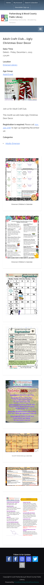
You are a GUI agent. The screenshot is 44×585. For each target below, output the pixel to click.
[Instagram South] (28, 559)
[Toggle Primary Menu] (40, 29)
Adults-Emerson (13, 143)
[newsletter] (22, 565)
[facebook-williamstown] (15, 559)
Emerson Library (10, 65)
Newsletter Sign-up (22, 7)
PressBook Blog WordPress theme (26, 582)
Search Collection (31, 3)
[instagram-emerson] (22, 559)
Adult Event (8, 74)
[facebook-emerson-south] (9, 559)
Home (8, 3)
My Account (18, 3)
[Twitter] (35, 559)
